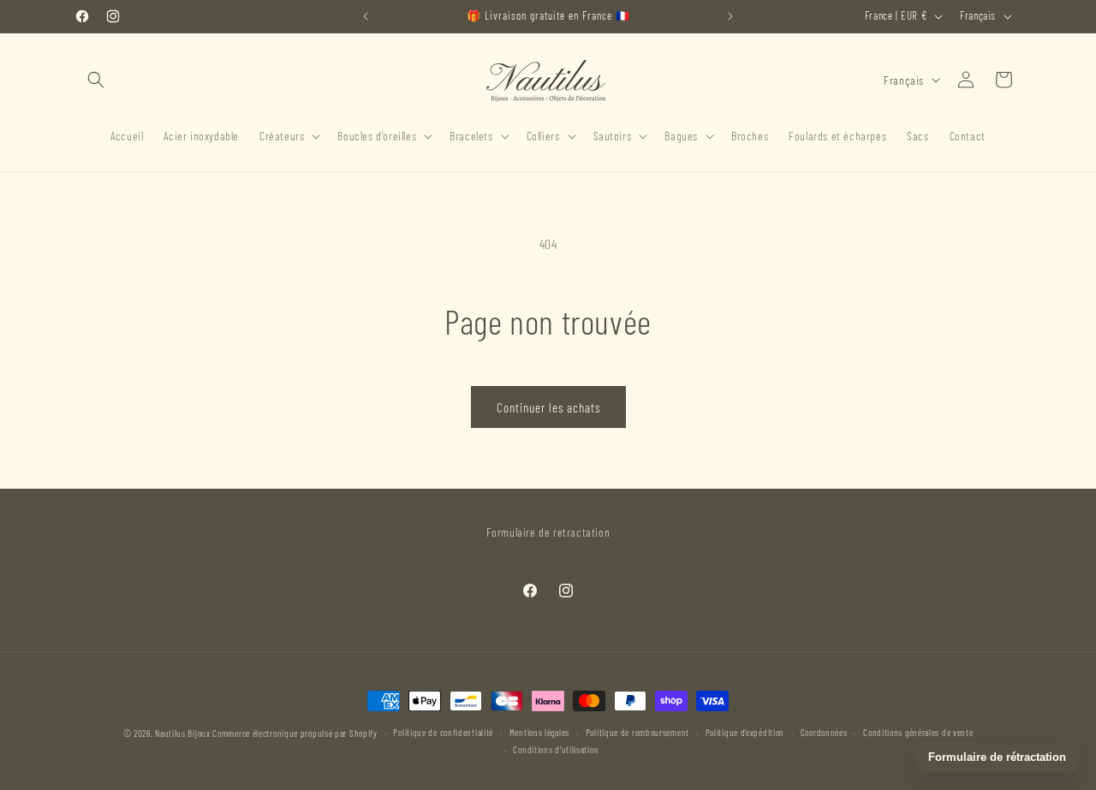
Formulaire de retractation (548, 532)
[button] (96, 79)
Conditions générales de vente (918, 732)
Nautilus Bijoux (183, 733)
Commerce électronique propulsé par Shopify (294, 733)
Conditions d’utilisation (556, 749)
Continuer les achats (548, 407)
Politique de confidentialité (443, 732)
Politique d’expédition (745, 732)
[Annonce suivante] (730, 16)
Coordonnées (824, 732)
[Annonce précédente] (365, 16)
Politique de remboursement (637, 732)
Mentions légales (539, 732)
